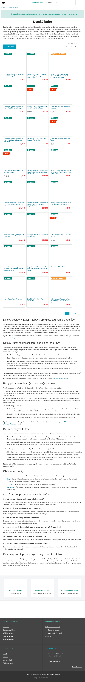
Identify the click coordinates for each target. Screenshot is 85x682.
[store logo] (14, 4)
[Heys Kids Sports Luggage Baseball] (14, 126)
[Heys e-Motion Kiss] (38, 126)
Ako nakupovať (8, 636)
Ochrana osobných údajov (54, 633)
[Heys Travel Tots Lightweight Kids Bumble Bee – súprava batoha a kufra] (14, 255)
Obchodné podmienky (52, 630)
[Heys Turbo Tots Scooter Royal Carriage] (38, 190)
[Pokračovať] (79, 313)
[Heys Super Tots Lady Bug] (14, 222)
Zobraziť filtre (9, 46)
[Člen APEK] (9, 612)
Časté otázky (49, 636)
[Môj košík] (82, 2)
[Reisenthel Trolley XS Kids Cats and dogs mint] (61, 287)
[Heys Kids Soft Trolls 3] (61, 126)
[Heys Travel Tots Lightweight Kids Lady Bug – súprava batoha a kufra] (38, 62)
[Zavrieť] (83, 12)
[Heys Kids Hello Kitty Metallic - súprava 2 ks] (61, 190)
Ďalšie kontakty (77, 667)
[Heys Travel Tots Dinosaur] (14, 287)
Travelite (10, 484)
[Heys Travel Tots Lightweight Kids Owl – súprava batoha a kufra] (38, 255)
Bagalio (36, 674)
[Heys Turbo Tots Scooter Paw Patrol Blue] (38, 158)
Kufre (3, 7)
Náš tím (5, 657)
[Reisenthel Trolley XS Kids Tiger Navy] (38, 94)
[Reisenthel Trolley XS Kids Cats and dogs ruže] (61, 62)
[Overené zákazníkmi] (33, 612)
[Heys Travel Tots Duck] (38, 287)
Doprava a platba (8, 630)
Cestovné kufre (13, 7)
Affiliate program (8, 663)
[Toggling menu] (3, 2)
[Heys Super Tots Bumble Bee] (38, 222)
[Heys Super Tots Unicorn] (61, 222)
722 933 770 (39, 2)
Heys (9, 479)
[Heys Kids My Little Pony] (14, 94)
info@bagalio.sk (54, 661)
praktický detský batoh (60, 378)
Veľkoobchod (7, 660)
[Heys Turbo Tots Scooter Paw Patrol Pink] (61, 158)
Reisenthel (10, 487)
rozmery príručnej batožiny (12, 338)
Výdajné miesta (8, 633)
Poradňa (6, 627)
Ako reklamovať (8, 639)
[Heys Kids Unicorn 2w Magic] (14, 158)
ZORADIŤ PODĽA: (73, 44)
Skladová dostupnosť (52, 627)
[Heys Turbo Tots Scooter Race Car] (14, 190)
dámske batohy (56, 14)
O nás (5, 654)
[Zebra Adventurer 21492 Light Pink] (14, 62)
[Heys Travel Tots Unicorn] (61, 255)
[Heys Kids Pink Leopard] (61, 94)
